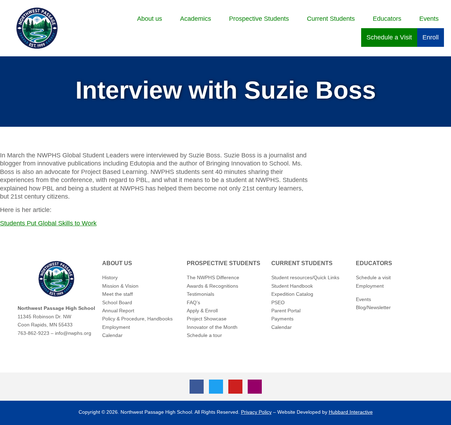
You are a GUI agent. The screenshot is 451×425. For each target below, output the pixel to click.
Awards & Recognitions (212, 286)
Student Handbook (292, 286)
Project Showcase (207, 318)
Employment (116, 327)
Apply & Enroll (202, 310)
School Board (117, 302)
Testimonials (200, 294)
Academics (195, 18)
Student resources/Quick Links (305, 277)
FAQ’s (193, 302)
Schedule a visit (373, 277)
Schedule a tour (204, 335)
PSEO (278, 302)
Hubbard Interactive (351, 412)
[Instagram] (255, 387)
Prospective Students (259, 18)
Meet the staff (117, 294)
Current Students (331, 18)
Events (429, 18)
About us (149, 18)
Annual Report (118, 310)
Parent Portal (286, 310)
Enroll (430, 37)
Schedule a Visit (389, 37)
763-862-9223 (33, 333)
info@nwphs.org (73, 333)
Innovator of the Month (212, 327)
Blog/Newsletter (373, 307)
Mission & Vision (120, 286)
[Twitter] (216, 387)
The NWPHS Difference (213, 277)
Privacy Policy (256, 412)
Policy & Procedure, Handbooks (137, 318)
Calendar (112, 335)
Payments (282, 318)
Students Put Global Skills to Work (48, 223)
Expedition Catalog (292, 294)
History (110, 277)
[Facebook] (197, 387)
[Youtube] (235, 387)
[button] (153, 19)
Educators (387, 18)
